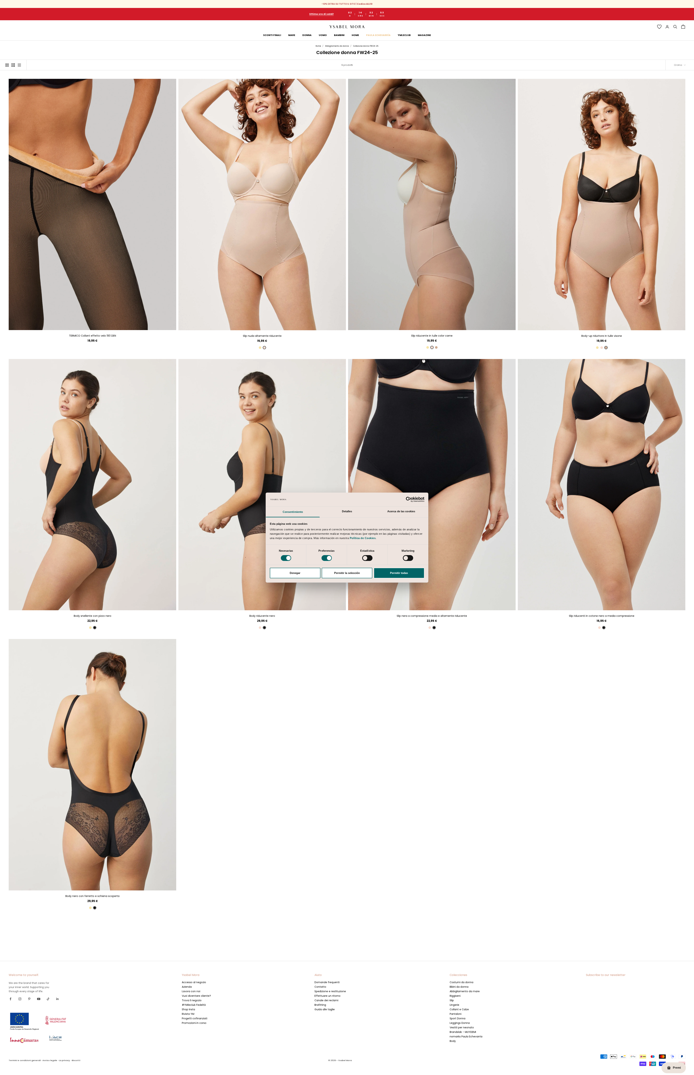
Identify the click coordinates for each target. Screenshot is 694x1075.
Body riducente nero (262, 616)
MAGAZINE (424, 35)
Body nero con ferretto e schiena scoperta (92, 896)
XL (102, 324)
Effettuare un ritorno (327, 996)
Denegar (295, 572)
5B (268, 604)
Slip (452, 1000)
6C (105, 884)
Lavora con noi (191, 991)
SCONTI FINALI (272, 35)
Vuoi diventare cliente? (196, 996)
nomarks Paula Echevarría (466, 1036)
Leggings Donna (460, 1023)
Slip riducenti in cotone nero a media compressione (601, 616)
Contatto (320, 987)
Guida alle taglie (324, 1009)
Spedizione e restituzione (330, 991)
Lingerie (454, 1005)
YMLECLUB (404, 35)
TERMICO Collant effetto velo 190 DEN (92, 335)
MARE (291, 35)
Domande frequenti (327, 982)
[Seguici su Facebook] (10, 999)
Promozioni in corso (194, 1023)
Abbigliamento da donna (337, 46)
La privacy (64, 1060)
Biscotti (76, 1060)
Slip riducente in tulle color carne (432, 335)
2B (249, 604)
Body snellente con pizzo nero (92, 616)
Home (318, 46)
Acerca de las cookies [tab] (401, 511)
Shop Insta (188, 1009)
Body (453, 1041)
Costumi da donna (461, 982)
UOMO (323, 35)
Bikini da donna (459, 987)
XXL (272, 324)
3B (255, 604)
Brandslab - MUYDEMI (463, 1032)
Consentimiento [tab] (293, 511)
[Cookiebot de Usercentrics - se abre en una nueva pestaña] (408, 499)
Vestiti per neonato (462, 1027)
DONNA (307, 35)
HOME (355, 35)
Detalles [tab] (347, 511)
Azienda (187, 987)
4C (92, 884)
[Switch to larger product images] (7, 65)
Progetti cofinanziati (194, 1018)
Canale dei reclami (326, 1000)
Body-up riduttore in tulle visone (601, 336)
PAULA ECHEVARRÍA (378, 35)
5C (99, 884)
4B (262, 604)
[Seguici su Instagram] (20, 999)
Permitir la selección (347, 572)
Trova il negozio (192, 1000)
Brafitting (320, 1005)
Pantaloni (455, 1014)
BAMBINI (339, 35)
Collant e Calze (459, 1009)
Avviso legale (49, 1060)
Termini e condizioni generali (25, 1060)
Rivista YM (188, 1014)
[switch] (327, 558)
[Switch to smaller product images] (13, 65)
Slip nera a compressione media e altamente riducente (432, 616)
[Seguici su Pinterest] (29, 999)
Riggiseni (455, 996)
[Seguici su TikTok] (48, 999)
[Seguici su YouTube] (38, 999)
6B (275, 604)
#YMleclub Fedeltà (194, 1005)
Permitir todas (399, 572)
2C (79, 884)
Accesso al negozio (194, 982)
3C (85, 884)
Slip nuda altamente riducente (262, 336)
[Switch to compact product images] (19, 65)
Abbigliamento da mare (465, 991)
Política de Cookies (363, 538)
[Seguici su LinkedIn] (57, 999)
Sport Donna (457, 1018)
